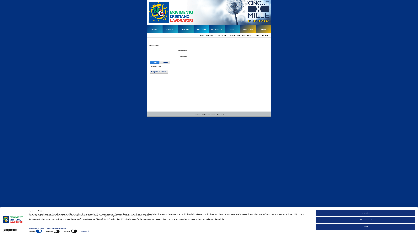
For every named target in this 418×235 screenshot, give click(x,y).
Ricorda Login (156, 66)
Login (155, 62)
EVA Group (221, 114)
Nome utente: (183, 50)
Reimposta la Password (159, 72)
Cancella (165, 62)
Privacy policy (197, 114)
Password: (184, 56)
